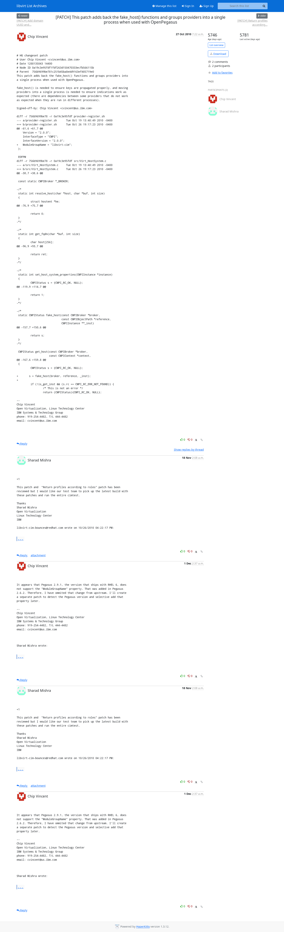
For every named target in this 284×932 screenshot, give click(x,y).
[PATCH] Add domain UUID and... (30, 22)
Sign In (189, 6)
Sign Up (208, 6)
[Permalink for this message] (202, 440)
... (21, 539)
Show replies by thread (189, 449)
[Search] (264, 6)
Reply (23, 443)
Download (219, 54)
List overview (216, 45)
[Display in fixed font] (196, 440)
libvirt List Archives (32, 6)
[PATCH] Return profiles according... (252, 22)
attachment (38, 555)
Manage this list (165, 6)
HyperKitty (143, 927)
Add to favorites (222, 72)
